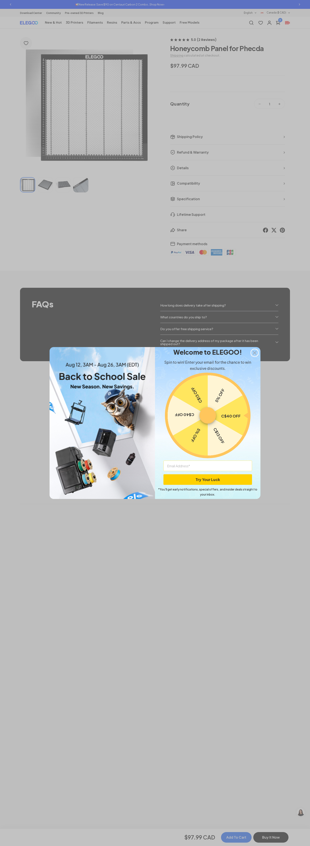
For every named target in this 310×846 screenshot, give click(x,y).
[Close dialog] (254, 353)
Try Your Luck (207, 479)
